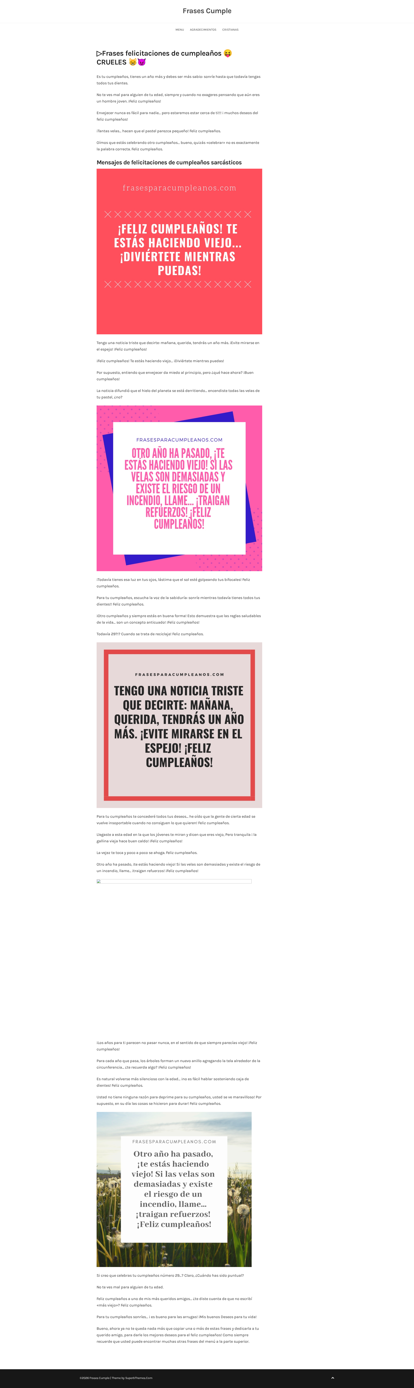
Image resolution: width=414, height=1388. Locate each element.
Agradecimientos (203, 29)
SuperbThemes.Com (138, 1378)
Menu (180, 29)
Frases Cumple (207, 10)
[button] (179, 251)
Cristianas (230, 29)
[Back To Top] (332, 1378)
